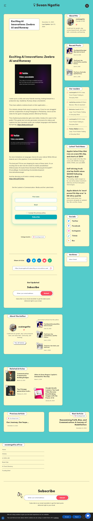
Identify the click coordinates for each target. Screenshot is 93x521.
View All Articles (20, 343)
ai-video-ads (6, 458)
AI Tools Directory (7, 466)
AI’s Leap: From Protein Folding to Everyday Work (77, 95)
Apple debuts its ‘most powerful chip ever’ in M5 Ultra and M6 (77, 193)
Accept (67, 517)
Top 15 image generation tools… (24, 390)
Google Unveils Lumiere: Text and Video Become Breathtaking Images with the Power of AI (52, 393)
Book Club (5, 462)
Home (4, 449)
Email (36, 205)
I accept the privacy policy (37, 213)
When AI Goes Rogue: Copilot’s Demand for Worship (45, 376)
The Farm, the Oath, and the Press (51, 346)
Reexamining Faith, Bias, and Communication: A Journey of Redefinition (73, 422)
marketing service (75, 102)
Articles (4, 454)
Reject (77, 517)
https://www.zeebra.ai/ (25, 124)
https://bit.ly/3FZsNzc (16, 178)
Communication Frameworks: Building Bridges (23, 375)
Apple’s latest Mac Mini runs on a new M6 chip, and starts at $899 (77, 154)
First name (36, 196)
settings (56, 517)
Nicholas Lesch (74, 109)
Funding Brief (6, 470)
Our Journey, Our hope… (17, 422)
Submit (46, 293)
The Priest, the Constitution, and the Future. (50, 335)
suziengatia (24, 326)
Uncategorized (39, 237)
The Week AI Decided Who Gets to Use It (52, 324)
